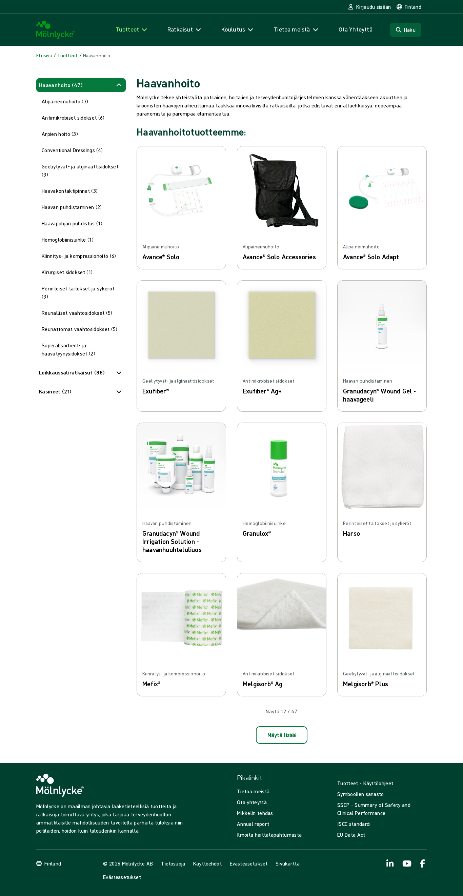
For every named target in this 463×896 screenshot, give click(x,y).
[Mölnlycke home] (55, 30)
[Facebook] (423, 863)
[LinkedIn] (390, 863)
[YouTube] (406, 863)
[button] (81, 85)
